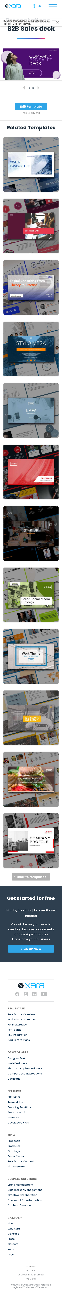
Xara (13, 6)
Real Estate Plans (19, 1040)
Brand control (16, 1112)
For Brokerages (17, 1024)
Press (11, 1239)
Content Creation (19, 1205)
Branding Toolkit (18, 1107)
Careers (13, 1244)
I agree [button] (57, 22)
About (12, 1223)
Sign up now (31, 949)
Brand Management (20, 1184)
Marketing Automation (22, 1019)
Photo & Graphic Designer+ (25, 1068)
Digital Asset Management (25, 1190)
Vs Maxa (31, 1278)
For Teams (14, 1029)
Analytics (13, 1117)
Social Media (16, 1156)
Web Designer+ (17, 1063)
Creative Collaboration (22, 1195)
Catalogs (14, 1151)
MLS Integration (17, 1035)
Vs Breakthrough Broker (31, 1274)
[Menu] (52, 6)
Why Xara (14, 1228)
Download (14, 1078)
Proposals (14, 1141)
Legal (11, 1254)
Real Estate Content (21, 1161)
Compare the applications (25, 1073)
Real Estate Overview (21, 1014)
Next (38, 88)
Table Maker (15, 1102)
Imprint (12, 1249)
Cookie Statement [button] (22, 23)
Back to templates (31, 877)
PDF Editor (14, 1097)
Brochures (14, 1146)
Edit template (31, 106)
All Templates (16, 1166)
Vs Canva (31, 1270)
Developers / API (18, 1122)
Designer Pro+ (16, 1058)
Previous (24, 88)
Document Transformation (25, 1200)
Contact (13, 1233)
